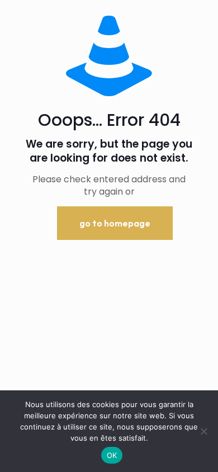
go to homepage (114, 223)
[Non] (204, 431)
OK (112, 455)
